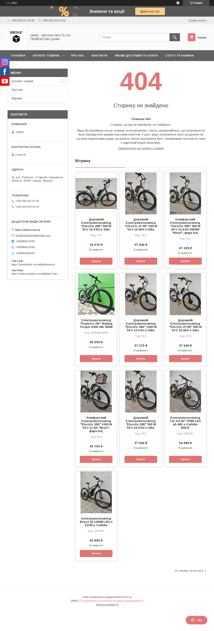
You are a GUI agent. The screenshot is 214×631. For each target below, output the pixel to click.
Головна (18, 55)
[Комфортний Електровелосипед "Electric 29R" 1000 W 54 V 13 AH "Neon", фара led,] (96, 391)
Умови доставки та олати (136, 55)
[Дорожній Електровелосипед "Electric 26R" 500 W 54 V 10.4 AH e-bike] (96, 193)
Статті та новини (179, 55)
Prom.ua (127, 597)
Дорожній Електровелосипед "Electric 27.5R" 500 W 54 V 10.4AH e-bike (141, 224)
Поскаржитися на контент (95, 600)
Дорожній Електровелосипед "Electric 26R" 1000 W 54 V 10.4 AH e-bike (141, 325)
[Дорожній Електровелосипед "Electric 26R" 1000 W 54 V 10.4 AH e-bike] (140, 294)
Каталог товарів (46, 55)
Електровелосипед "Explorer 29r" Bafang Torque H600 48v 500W (96, 324)
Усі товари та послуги (189, 570)
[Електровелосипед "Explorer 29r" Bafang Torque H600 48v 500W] (96, 294)
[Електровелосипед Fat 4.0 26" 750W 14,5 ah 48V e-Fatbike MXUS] (185, 391)
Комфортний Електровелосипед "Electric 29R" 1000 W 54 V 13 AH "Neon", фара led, (96, 424)
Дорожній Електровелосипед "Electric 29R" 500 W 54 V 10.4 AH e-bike (141, 422)
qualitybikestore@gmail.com (33, 235)
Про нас (77, 55)
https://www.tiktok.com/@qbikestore (33, 264)
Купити (96, 261)
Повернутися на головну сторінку (141, 148)
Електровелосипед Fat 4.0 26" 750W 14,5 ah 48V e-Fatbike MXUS (185, 422)
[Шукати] (174, 37)
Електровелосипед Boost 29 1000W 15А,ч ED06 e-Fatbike (96, 522)
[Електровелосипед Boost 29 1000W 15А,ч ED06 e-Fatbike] (96, 492)
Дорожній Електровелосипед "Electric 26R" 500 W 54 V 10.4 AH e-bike (96, 224)
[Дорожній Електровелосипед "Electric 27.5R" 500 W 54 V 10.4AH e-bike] (140, 193)
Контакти (99, 55)
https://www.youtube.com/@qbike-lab (34, 273)
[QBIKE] (16, 44)
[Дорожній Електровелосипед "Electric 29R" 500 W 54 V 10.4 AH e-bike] (140, 391)
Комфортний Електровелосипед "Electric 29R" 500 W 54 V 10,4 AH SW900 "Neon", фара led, (185, 226)
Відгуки (17, 98)
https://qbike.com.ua (27, 229)
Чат (199, 620)
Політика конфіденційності (128, 600)
